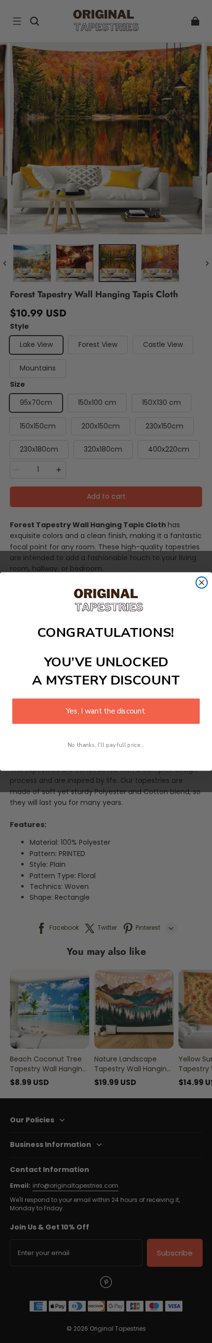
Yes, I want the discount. (106, 711)
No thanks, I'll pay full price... (106, 744)
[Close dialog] (202, 582)
